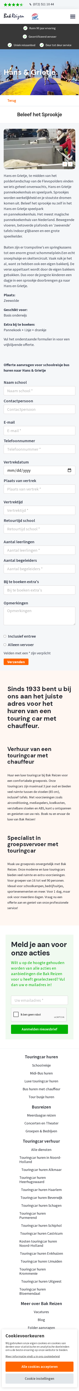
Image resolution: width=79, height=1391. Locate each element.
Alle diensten (41, 1149)
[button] (64, 164)
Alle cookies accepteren (39, 1366)
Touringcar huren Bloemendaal (32, 1291)
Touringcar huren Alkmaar (41, 1169)
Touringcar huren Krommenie (32, 1271)
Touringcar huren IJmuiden (41, 1261)
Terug (11, 101)
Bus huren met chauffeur (41, 1089)
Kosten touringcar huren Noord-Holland (38, 1243)
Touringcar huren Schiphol (41, 1225)
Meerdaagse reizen (41, 1115)
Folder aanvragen (41, 1327)
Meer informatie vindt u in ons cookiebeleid (33, 1356)
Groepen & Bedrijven (41, 1131)
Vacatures (41, 1312)
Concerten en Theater (41, 1123)
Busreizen (41, 1107)
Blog (41, 1320)
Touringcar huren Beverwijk (41, 1197)
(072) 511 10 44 (43, 4)
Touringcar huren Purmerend (32, 1215)
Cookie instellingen (39, 1378)
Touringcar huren (41, 1056)
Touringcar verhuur (41, 1141)
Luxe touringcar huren (41, 1081)
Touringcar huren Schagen (41, 1205)
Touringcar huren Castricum (41, 1233)
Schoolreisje (41, 1065)
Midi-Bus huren (41, 1073)
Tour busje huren (41, 1097)
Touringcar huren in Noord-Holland (40, 1159)
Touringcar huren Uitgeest (41, 1281)
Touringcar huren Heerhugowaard (32, 1179)
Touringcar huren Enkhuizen (41, 1253)
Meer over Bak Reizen (41, 1303)
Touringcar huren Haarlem (41, 1189)
